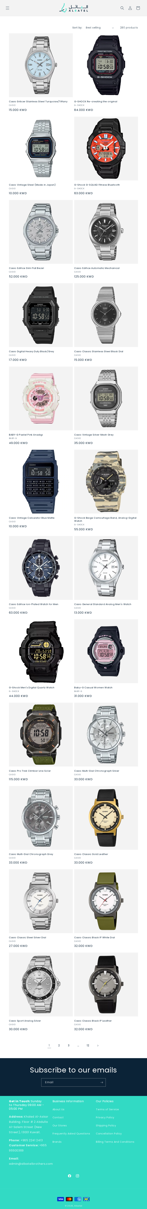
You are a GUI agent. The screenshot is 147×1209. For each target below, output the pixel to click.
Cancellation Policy (109, 1133)
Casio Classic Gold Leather (91, 854)
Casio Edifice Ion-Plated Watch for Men (33, 604)
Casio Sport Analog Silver (25, 1020)
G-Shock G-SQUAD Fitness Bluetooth (97, 185)
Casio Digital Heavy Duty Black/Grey (31, 351)
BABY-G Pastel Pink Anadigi (26, 434)
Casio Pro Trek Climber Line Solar (30, 771)
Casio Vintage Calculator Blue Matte (32, 518)
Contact (58, 1117)
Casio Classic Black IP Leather (93, 1020)
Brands (57, 1142)
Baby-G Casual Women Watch (93, 687)
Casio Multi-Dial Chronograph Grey (31, 854)
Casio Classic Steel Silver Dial (27, 937)
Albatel (78, 1205)
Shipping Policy (106, 1125)
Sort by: (77, 27)
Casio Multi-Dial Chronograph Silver (96, 771)
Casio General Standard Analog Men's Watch (102, 604)
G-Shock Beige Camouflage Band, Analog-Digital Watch (105, 520)
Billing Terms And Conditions (115, 1142)
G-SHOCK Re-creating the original (95, 101)
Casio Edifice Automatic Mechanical (97, 268)
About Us (59, 1109)
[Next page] (98, 1046)
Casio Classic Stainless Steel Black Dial (98, 351)
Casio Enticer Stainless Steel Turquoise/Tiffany (38, 101)
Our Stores (60, 1125)
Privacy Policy (105, 1117)
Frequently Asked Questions (71, 1133)
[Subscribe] (102, 1082)
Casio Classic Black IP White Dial (94, 937)
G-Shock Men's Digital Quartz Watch (31, 687)
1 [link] (49, 1045)
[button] (7, 8)
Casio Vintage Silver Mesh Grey (94, 434)
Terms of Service (107, 1109)
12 (88, 1045)
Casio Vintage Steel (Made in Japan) (32, 185)
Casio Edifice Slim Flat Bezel (26, 268)
